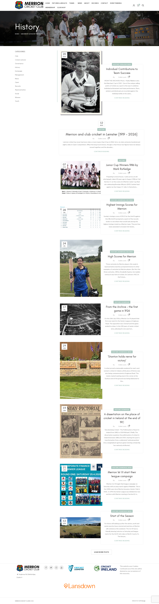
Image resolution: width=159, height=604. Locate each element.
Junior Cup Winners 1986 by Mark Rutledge (122, 167)
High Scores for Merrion (122, 256)
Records (127, 64)
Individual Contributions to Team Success (122, 71)
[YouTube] (61, 567)
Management (19, 75)
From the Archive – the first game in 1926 (122, 308)
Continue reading (122, 98)
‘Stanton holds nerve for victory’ (122, 358)
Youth (17, 101)
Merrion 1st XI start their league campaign (122, 474)
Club (16, 56)
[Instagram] (56, 567)
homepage (122, 200)
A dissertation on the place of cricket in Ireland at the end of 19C (122, 418)
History (116, 64)
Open (122, 64)
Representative (20, 90)
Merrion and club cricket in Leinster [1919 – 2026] (101, 134)
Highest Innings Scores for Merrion (121, 206)
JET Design (142, 601)
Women (17, 97)
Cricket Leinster (20, 60)
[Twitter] (51, 567)
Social (17, 93)
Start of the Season (122, 516)
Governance (19, 63)
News (130, 352)
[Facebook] (46, 567)
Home (17, 34)
